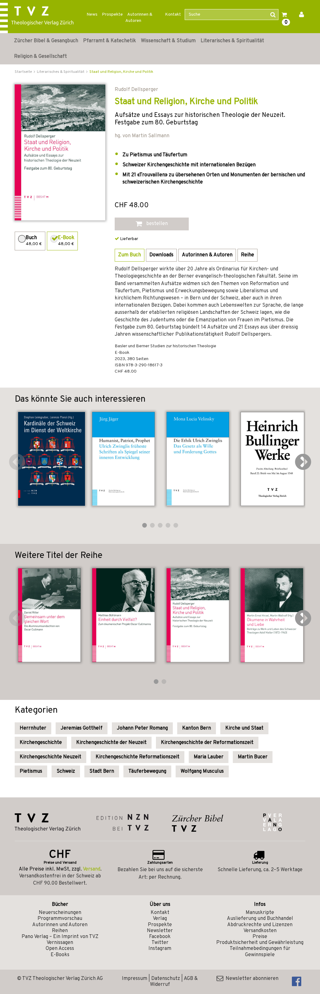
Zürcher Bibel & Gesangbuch (46, 41)
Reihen (60, 931)
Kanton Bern (196, 728)
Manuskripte (260, 913)
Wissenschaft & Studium (168, 41)
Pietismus (31, 771)
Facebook (160, 937)
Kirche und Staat (244, 728)
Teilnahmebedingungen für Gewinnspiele (260, 952)
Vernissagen (60, 943)
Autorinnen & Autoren (138, 17)
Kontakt (173, 14)
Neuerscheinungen (60, 913)
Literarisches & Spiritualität (232, 41)
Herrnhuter (33, 728)
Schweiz (66, 771)
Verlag (160, 919)
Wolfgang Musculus (202, 771)
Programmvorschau (60, 919)
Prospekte (112, 14)
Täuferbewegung (147, 771)
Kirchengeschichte (41, 743)
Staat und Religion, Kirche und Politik (121, 71)
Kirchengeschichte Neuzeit (50, 757)
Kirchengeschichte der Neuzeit (111, 743)
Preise (259, 937)
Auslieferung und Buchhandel (260, 919)
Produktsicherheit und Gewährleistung (259, 943)
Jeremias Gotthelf (81, 728)
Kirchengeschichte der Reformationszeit (207, 743)
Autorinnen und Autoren (60, 925)
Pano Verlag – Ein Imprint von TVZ (60, 937)
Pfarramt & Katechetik (109, 41)
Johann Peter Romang (142, 728)
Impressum (134, 979)
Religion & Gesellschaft (40, 56)
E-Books (60, 955)
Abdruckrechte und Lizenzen (259, 925)
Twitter (160, 943)
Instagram (159, 949)
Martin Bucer (253, 757)
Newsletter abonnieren (250, 979)
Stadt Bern (101, 771)
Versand (91, 869)
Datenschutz (165, 979)
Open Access (60, 949)
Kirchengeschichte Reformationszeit (137, 757)
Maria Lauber (208, 757)
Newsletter (160, 931)
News (92, 14)
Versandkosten (260, 931)
